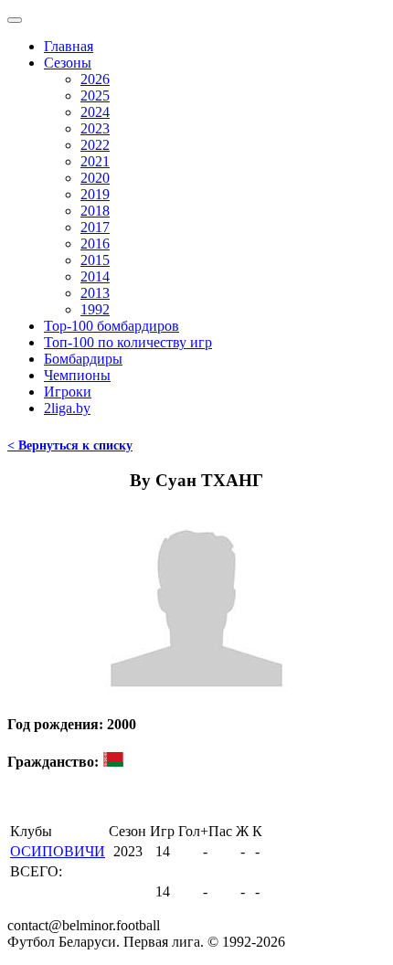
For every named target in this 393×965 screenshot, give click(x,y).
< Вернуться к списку (70, 445)
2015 (95, 260)
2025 (95, 95)
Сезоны (67, 62)
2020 (95, 178)
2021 (95, 161)
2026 (95, 79)
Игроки (67, 391)
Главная (68, 46)
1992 (95, 309)
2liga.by (67, 408)
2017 (95, 227)
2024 (95, 112)
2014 (95, 276)
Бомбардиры (83, 358)
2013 (95, 293)
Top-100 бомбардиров (111, 326)
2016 (95, 243)
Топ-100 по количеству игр (128, 342)
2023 (95, 128)
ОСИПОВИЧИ (57, 851)
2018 (95, 210)
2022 (95, 145)
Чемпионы (77, 375)
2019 (95, 194)
